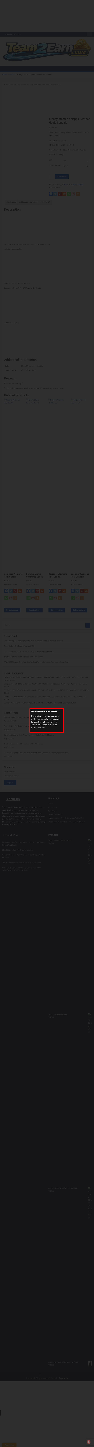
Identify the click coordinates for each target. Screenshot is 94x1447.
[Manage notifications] (88, 1442)
